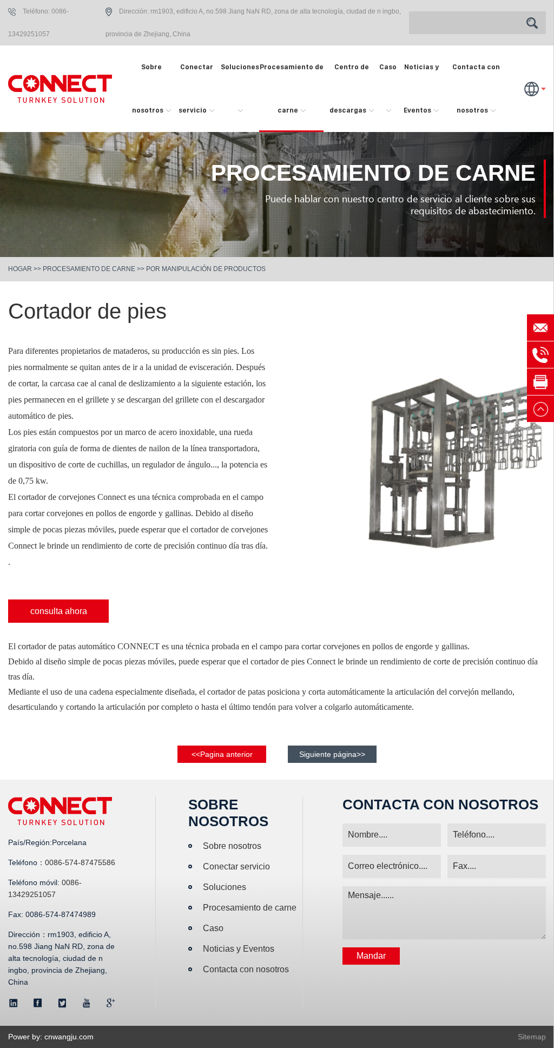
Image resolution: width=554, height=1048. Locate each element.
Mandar (371, 955)
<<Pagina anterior (222, 754)
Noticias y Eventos (421, 88)
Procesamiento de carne (292, 88)
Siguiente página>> (332, 754)
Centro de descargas (349, 88)
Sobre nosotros (148, 88)
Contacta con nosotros (476, 88)
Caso (388, 67)
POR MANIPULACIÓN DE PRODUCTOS (206, 269)
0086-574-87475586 (80, 862)
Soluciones (240, 67)
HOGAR (20, 269)
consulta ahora (58, 611)
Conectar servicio (196, 88)
